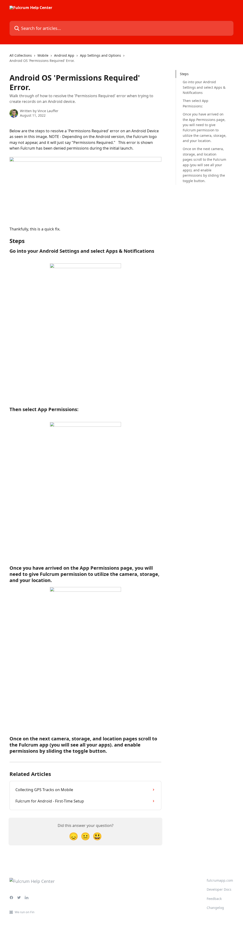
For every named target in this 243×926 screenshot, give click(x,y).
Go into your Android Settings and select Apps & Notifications (204, 87)
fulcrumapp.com (220, 880)
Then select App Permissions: (195, 103)
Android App (64, 55)
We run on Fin (24, 912)
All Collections (20, 55)
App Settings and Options (100, 55)
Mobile (42, 55)
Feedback (214, 898)
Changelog (215, 907)
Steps (184, 74)
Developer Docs (219, 889)
